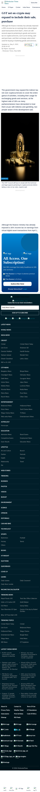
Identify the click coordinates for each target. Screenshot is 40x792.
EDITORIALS (5, 528)
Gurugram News (25, 389)
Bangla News (24, 645)
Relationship (5, 472)
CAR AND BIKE (6, 534)
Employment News (26, 448)
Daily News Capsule (8, 316)
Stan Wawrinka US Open (9, 619)
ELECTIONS (5, 571)
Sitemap (3, 727)
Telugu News (5, 649)
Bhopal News (24, 381)
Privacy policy (5, 720)
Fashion (3, 464)
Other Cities (24, 407)
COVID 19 (4, 582)
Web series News (6, 427)
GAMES (3, 587)
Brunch (22, 461)
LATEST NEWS (6, 335)
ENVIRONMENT (6, 512)
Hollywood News (25, 416)
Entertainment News (7, 645)
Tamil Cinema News (26, 419)
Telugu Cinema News (7, 423)
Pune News (23, 403)
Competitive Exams (7, 448)
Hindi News (23, 649)
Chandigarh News (6, 385)
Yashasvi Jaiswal (6, 365)
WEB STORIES (5, 481)
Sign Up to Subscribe (20, 321)
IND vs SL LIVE (6, 372)
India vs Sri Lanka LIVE (8, 612)
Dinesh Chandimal (7, 369)
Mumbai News (5, 399)
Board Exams (24, 445)
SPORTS (3, 544)
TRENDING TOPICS (7, 630)
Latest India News (9, 659)
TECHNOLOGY (6, 539)
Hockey (3, 552)
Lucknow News (25, 396)
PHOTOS (4, 496)
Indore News (5, 392)
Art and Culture (6, 461)
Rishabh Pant (24, 365)
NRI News (4, 652)
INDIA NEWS (5, 345)
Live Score (4, 358)
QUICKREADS (5, 576)
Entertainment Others (27, 427)
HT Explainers (24, 652)
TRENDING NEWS (7, 605)
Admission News (6, 445)
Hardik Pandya (24, 361)
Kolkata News (5, 396)
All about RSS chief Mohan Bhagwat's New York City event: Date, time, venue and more (28, 696)
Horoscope (4, 436)
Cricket (18, 7)
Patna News (5, 403)
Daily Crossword (25, 591)
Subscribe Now (17, 284)
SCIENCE (4, 518)
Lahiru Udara (24, 369)
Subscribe (34, 2)
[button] (2, 2)
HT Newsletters (32, 720)
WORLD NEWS (6, 340)
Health (3, 468)
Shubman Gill (24, 358)
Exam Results (5, 452)
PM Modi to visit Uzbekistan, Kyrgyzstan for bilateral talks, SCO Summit (9, 686)
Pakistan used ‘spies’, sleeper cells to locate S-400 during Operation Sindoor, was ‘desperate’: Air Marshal (10, 676)
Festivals (22, 464)
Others (3, 555)
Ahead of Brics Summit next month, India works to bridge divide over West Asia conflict (29, 675)
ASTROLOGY (5, 432)
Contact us (17, 717)
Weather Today (18, 720)
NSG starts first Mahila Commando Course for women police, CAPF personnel (28, 686)
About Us (4, 717)
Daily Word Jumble (7, 594)
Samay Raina (24, 616)
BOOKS (3, 560)
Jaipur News (24, 392)
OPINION (4, 523)
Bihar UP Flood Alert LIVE (9, 625)
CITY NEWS (5, 378)
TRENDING (4, 486)
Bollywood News (6, 416)
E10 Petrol (4, 616)
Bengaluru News (6, 381)
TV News (23, 423)
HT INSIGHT (5, 566)
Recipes (22, 468)
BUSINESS (4, 491)
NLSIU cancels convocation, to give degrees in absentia (8, 664)
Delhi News (4, 389)
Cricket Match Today (26, 354)
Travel (22, 472)
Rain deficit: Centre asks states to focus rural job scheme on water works (29, 705)
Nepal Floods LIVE (7, 608)
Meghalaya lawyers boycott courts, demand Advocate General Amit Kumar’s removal (9, 696)
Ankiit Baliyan (24, 612)
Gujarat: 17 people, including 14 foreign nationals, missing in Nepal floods (8, 706)
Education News (25, 452)
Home (4, 7)
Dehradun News (25, 385)
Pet (2, 475)
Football (22, 548)
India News (26, 7)
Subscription (5, 724)
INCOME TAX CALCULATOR (10, 600)
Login (25, 289)
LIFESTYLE (4, 457)
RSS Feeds (17, 727)
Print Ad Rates (18, 724)
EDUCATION (5, 441)
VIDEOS (3, 502)
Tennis (22, 552)
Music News (5, 419)
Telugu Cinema (24, 641)
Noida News (24, 399)
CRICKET (4, 350)
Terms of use (31, 717)
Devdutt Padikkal (6, 361)
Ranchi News (5, 407)
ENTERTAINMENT (7, 412)
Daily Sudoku (5, 591)
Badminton (4, 548)
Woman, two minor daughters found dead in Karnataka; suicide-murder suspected (29, 665)
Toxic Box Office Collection (28, 608)
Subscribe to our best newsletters (20, 311)
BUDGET (4, 507)
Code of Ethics (31, 724)
